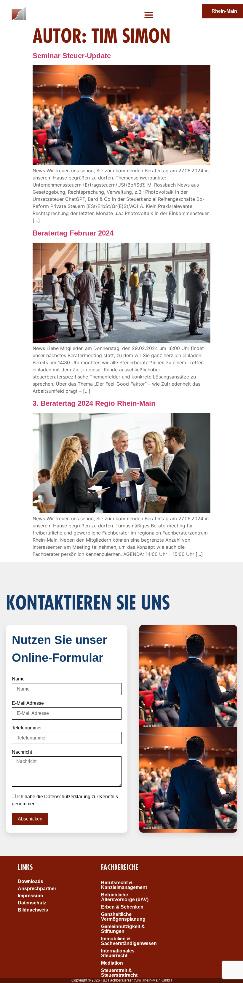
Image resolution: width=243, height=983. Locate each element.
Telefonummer (27, 728)
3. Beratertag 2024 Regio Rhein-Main (94, 403)
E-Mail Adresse (28, 703)
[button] (149, 15)
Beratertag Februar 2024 (73, 233)
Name (18, 679)
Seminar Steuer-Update (72, 56)
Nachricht (22, 752)
